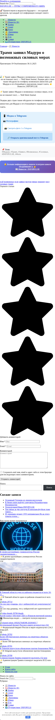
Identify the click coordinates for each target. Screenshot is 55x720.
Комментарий (6, 451)
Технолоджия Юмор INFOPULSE (20, 507)
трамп (10, 184)
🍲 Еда (8, 37)
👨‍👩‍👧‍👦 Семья (9, 39)
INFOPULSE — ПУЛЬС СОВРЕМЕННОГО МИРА (22, 6)
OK (28, 717)
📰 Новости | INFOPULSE (27, 169)
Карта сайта (10, 669)
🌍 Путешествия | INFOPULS (18, 42)
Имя (2, 441)
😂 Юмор (9, 34)
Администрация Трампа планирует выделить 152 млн (23, 658)
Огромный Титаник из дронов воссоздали (23, 500)
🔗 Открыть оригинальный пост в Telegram (27, 138)
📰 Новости (10, 20)
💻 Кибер (9, 25)
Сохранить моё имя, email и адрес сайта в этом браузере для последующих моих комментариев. (26, 473)
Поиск (3, 484)
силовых (4, 184)
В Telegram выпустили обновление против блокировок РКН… (27, 648)
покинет (41, 182)
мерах (34, 182)
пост (48, 182)
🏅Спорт (9, 27)
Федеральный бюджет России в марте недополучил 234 (24, 625)
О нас (7, 667)
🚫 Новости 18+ (12, 22)
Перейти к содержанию (10, 1)
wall (1, 182)
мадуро (28, 182)
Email (3, 446)
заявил (22, 182)
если (17, 182)
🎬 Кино (9, 29)
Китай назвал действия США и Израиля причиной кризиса (26, 616)
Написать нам (11, 671)
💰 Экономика (11, 32)
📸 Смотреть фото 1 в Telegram (18, 128)
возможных (9, 182)
